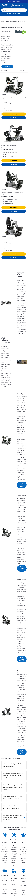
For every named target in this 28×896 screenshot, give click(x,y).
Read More (7, 66)
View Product (13, 118)
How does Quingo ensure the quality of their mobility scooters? (12, 817)
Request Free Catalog (15, 13)
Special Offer (13, 114)
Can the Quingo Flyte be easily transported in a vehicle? (12, 798)
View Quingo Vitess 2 (21, 659)
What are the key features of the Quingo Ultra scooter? (12, 807)
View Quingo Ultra (22, 752)
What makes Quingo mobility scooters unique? (12, 765)
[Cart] (22, 5)
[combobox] (14, 10)
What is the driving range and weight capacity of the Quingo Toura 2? (12, 787)
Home (2, 21)
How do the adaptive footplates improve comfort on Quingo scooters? (13, 775)
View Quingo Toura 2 (22, 568)
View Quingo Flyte (22, 484)
